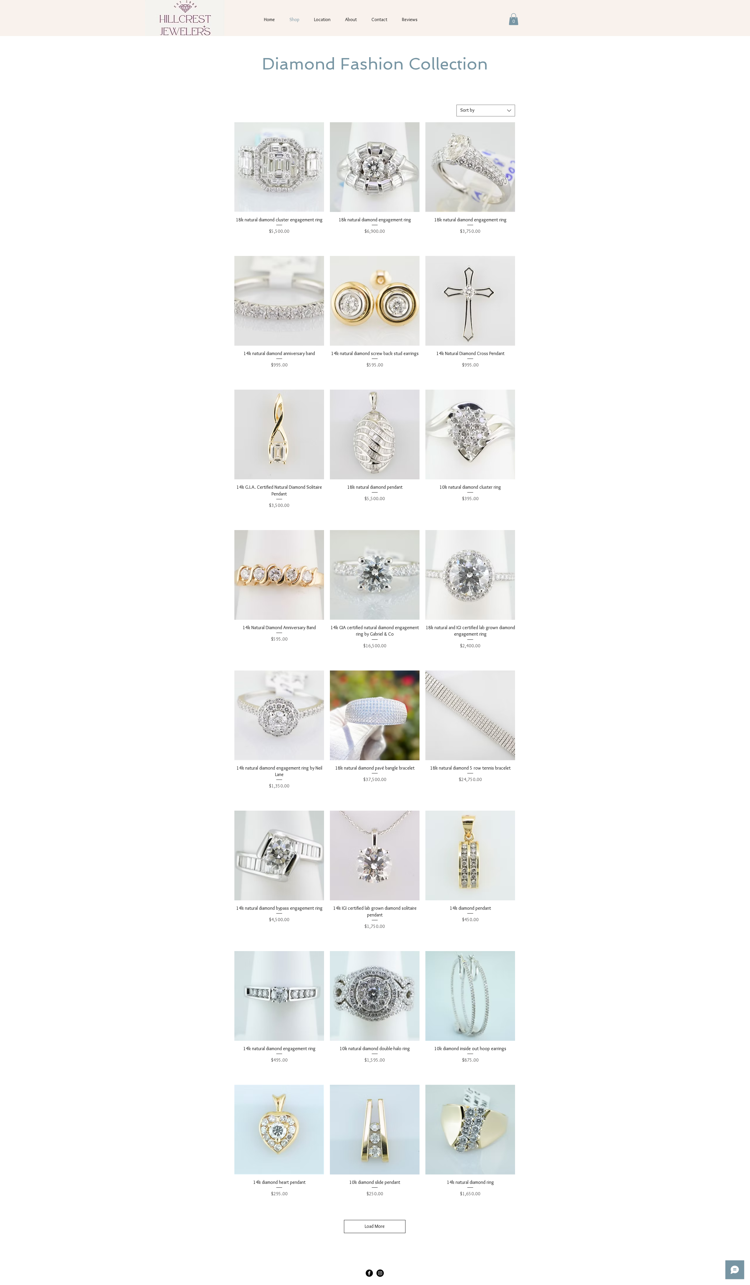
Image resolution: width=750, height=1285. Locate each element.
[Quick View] (279, 167)
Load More (375, 1226)
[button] (514, 19)
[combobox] (485, 110)
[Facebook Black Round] (369, 1273)
